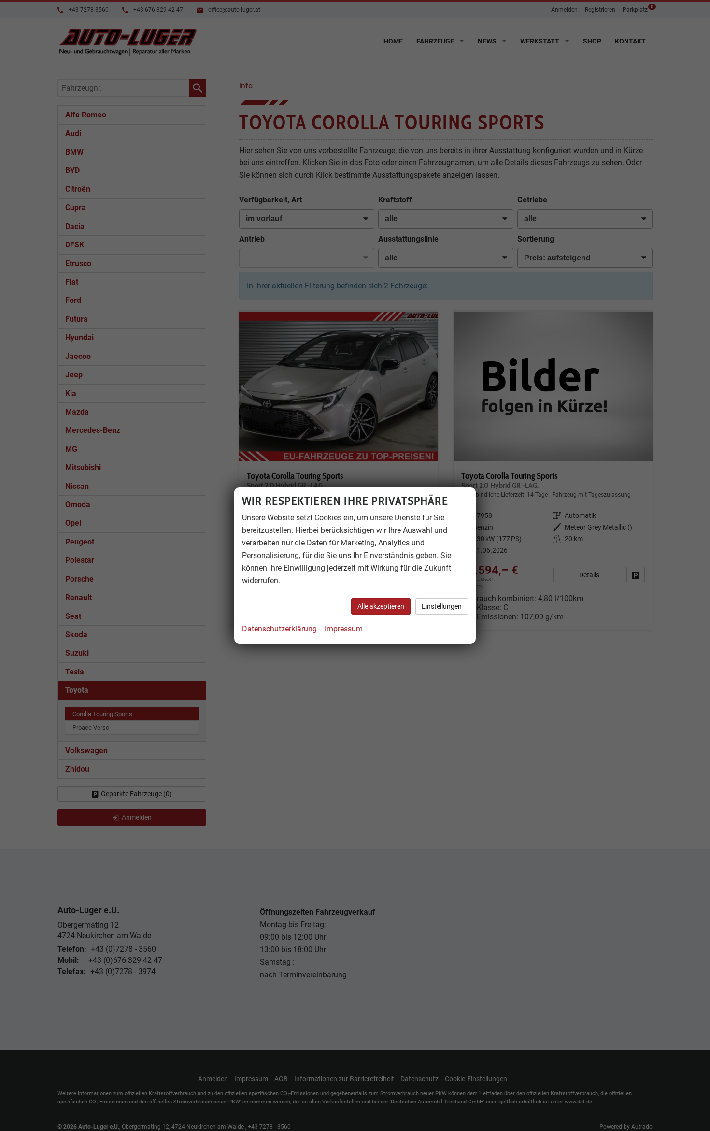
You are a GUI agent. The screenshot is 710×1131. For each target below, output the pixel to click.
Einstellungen (442, 606)
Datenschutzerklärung (279, 628)
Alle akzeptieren (380, 606)
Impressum (344, 628)
